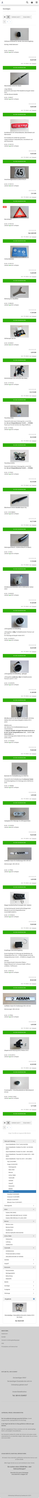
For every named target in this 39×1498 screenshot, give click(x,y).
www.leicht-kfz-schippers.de (19, 1474)
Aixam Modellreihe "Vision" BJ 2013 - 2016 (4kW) (19, 1158)
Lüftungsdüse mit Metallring (12, 628)
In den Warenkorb (19, 67)
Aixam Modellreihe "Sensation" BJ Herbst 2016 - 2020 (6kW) (20, 1155)
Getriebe (11, 1180)
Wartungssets (12, 1167)
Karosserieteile (10, 1270)
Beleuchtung (9, 1276)
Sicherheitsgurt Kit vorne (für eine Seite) (15, 378)
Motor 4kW (11, 1169)
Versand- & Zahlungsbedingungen (10, 1340)
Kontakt (3, 1337)
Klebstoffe (8, 1278)
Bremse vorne (9, 1224)
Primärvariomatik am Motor (13, 1253)
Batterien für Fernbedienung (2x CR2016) (16, 776)
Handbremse (9, 1230)
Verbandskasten (9, 259)
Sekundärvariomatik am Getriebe (14, 1256)
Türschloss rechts (9, 463)
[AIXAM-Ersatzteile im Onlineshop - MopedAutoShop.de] (4, 2)
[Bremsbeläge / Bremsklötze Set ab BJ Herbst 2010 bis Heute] (19, 1307)
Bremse (11, 1172)
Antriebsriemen (10, 1251)
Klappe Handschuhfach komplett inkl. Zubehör (17, 905)
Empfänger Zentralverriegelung (13, 950)
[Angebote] (34, 1299)
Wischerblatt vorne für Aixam (12, 86)
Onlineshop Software (13, 1495)
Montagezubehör (10, 1273)
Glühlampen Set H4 (10, 338)
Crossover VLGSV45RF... (13, 1197)
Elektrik (11, 1188)
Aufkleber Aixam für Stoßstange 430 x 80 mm (17, 860)
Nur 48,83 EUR (19, 1321)
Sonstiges (11, 1191)
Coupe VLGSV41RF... (12, 1164)
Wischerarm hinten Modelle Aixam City (15, 507)
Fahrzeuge (7, 1293)
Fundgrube (7, 1289)
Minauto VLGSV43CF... (13, 1199)
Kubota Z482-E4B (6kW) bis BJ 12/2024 (16, 1215)
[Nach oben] (34, 1495)
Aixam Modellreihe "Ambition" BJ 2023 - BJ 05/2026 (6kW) (19, 1148)
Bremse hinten (10, 1227)
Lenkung (8, 1242)
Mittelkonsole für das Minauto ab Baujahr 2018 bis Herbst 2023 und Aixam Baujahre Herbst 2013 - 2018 (19, 720)
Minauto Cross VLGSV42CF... (15, 1202)
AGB (2, 1343)
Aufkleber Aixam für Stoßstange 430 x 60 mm (17, 1006)
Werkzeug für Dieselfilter (11, 298)
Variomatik (11, 1178)
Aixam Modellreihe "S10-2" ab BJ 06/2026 (17, 1144)
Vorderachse (9, 1244)
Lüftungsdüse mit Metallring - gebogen (15, 673)
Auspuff (11, 1183)
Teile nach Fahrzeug (9, 1141)
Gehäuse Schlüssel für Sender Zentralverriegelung (18, 41)
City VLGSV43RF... (12, 1161)
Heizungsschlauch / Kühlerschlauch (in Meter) (17, 547)
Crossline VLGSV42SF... (13, 1194)
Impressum (4, 1333)
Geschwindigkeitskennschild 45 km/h (15, 179)
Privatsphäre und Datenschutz (9, 1346)
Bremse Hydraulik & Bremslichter (14, 1232)
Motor (5, 1209)
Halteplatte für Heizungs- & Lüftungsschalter (17, 821)
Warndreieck (8, 219)
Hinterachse (9, 1239)
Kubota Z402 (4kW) (11, 1212)
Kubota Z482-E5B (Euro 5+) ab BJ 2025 (16, 1218)
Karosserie (11, 1186)
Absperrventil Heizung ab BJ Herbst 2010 (16, 1050)
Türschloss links (9, 418)
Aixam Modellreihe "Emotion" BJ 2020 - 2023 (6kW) (19, 1151)
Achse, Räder (12, 1175)
